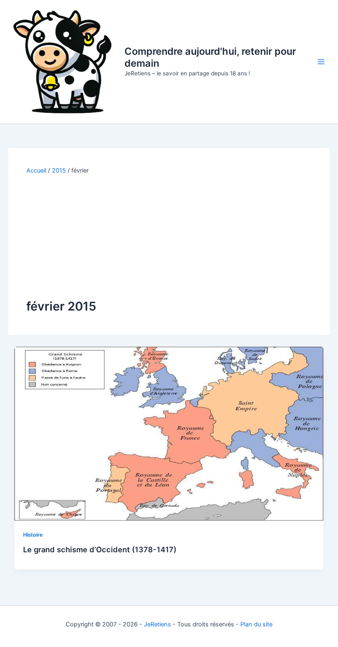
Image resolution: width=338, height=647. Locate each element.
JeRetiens (157, 624)
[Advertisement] (169, 236)
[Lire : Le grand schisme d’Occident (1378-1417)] (169, 433)
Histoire (33, 535)
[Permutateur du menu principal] (321, 61)
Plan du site (256, 624)
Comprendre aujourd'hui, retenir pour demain (210, 57)
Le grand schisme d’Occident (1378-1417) (99, 549)
